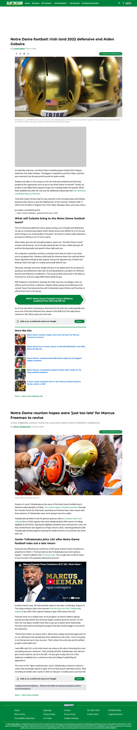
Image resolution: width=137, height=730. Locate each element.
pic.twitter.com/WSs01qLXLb (27, 210)
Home (17, 396)
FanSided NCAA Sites (90, 3)
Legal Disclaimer (115, 714)
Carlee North (19, 49)
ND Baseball (75, 3)
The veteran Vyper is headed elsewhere (61, 507)
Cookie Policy (93, 714)
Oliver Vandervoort (22, 427)
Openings (47, 710)
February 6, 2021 (51, 213)
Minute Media (15, 724)
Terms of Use (69, 714)
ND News (35, 3)
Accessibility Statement (24, 718)
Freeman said (49, 555)
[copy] (28, 53)
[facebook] (123, 3)
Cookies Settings (71, 718)
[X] (119, 3)
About (27, 3)
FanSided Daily (114, 710)
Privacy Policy (49, 714)
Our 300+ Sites (93, 710)
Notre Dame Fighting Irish (32, 396)
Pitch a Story (19, 714)
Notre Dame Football (30, 695)
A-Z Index (47, 718)
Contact (67, 710)
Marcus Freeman (32, 194)
